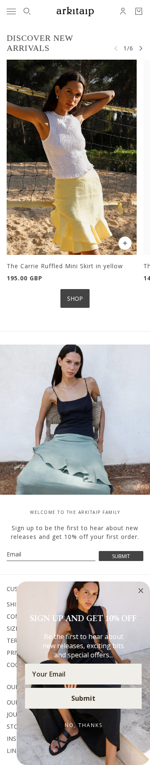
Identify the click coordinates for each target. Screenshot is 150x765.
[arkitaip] (75, 11)
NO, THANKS (83, 725)
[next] (140, 48)
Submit (83, 698)
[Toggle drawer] (11, 11)
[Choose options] (125, 243)
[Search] (27, 11)
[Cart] (138, 11)
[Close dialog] (141, 591)
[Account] (123, 11)
